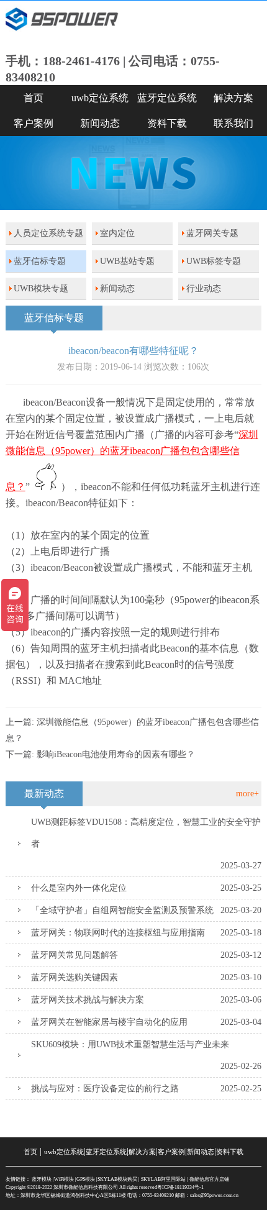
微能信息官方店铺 (209, 1179)
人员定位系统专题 (48, 233)
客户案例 (33, 123)
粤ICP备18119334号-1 (180, 1187)
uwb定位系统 (100, 98)
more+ (247, 793)
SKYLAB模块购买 (117, 1179)
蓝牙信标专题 (40, 261)
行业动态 (203, 288)
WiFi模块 (64, 1179)
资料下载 (167, 123)
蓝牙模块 (42, 1179)
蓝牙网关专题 (212, 233)
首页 (33, 98)
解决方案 (142, 1151)
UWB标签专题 (213, 261)
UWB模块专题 (41, 288)
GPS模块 (85, 1179)
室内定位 (117, 233)
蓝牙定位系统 (167, 98)
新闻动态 (100, 123)
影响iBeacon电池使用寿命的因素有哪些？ (116, 754)
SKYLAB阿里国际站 (163, 1179)
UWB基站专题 (127, 261)
